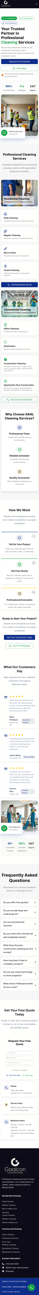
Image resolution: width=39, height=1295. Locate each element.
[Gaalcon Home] (6, 6)
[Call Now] (31, 1287)
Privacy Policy (7, 1286)
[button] (19, 902)
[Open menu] (36, 4)
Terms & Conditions (19, 1286)
